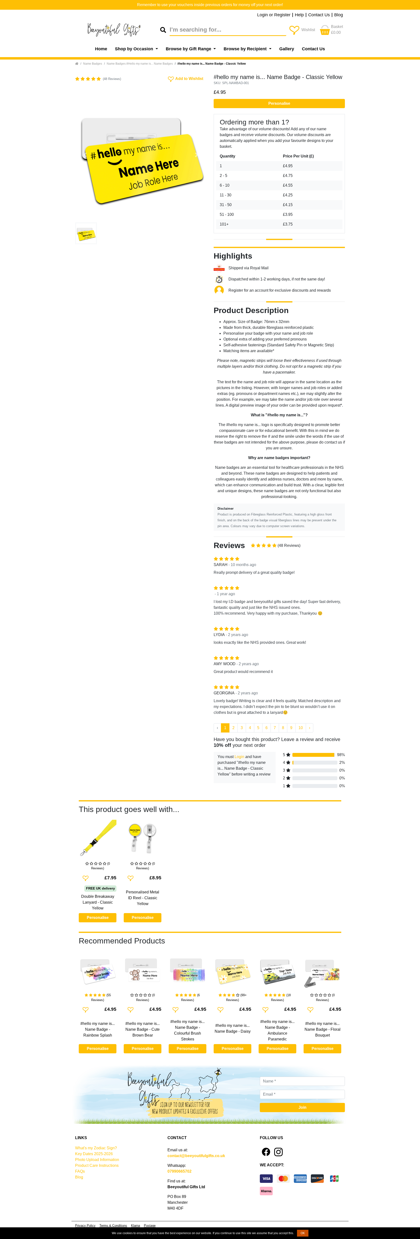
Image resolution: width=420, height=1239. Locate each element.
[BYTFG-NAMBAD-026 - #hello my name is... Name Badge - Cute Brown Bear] (142, 972)
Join (302, 1107)
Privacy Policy (85, 1225)
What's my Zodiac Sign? (96, 1148)
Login (239, 757)
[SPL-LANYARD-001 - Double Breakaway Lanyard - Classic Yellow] (97, 840)
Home (101, 48)
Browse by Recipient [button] (246, 48)
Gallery (286, 48)
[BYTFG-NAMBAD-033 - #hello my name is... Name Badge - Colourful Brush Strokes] (187, 972)
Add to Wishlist (185, 78)
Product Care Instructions (97, 1165)
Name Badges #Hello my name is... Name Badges (140, 63)
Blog (338, 15)
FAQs (80, 1171)
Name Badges (92, 63)
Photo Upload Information (97, 1160)
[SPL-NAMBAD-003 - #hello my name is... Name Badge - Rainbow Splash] (97, 972)
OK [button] (303, 1233)
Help (299, 15)
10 (300, 728)
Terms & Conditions (113, 1225)
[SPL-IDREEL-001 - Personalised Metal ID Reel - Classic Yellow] (142, 840)
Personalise (279, 103)
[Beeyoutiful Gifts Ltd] (117, 30)
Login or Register (273, 15)
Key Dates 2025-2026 (94, 1154)
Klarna (135, 1225)
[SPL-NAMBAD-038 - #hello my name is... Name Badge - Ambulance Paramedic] (277, 972)
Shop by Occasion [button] (134, 48)
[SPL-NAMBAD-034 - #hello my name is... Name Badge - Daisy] (232, 972)
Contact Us (319, 15)
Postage (150, 1225)
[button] (85, 154)
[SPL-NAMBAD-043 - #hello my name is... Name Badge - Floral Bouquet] (322, 972)
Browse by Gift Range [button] (189, 48)
